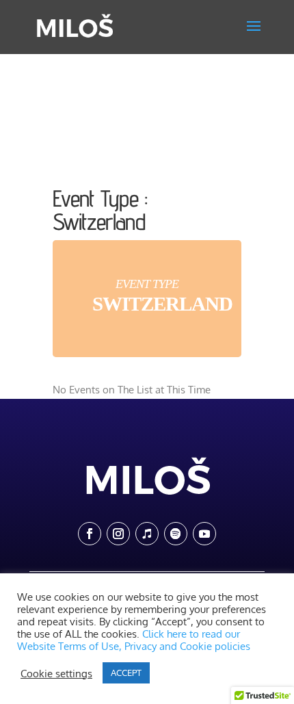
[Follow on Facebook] (89, 533)
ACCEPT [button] (126, 672)
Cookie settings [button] (56, 673)
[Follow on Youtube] (204, 533)
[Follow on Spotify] (175, 533)
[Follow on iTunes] (147, 533)
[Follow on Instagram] (118, 533)
